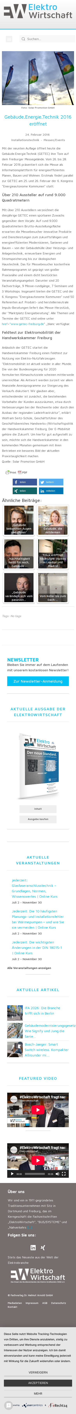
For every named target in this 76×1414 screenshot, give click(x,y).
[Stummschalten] (57, 1174)
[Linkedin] (33, 1248)
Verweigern (38, 1372)
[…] (29, 1227)
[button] (9, 39)
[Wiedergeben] (12, 1174)
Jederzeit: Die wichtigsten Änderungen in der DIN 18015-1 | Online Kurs (37, 947)
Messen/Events (54, 140)
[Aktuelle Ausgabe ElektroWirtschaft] (38, 765)
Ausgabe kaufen (38, 819)
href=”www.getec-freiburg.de (23, 324)
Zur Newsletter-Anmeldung (38, 681)
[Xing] (43, 1248)
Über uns (16, 1191)
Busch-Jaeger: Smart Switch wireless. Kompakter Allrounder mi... (47, 1049)
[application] (38, 1160)
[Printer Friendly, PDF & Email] (16, 472)
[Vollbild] (64, 1174)
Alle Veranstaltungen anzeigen (29, 968)
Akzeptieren (38, 1383)
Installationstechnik (25, 140)
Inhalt (38, 808)
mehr (38, 1393)
